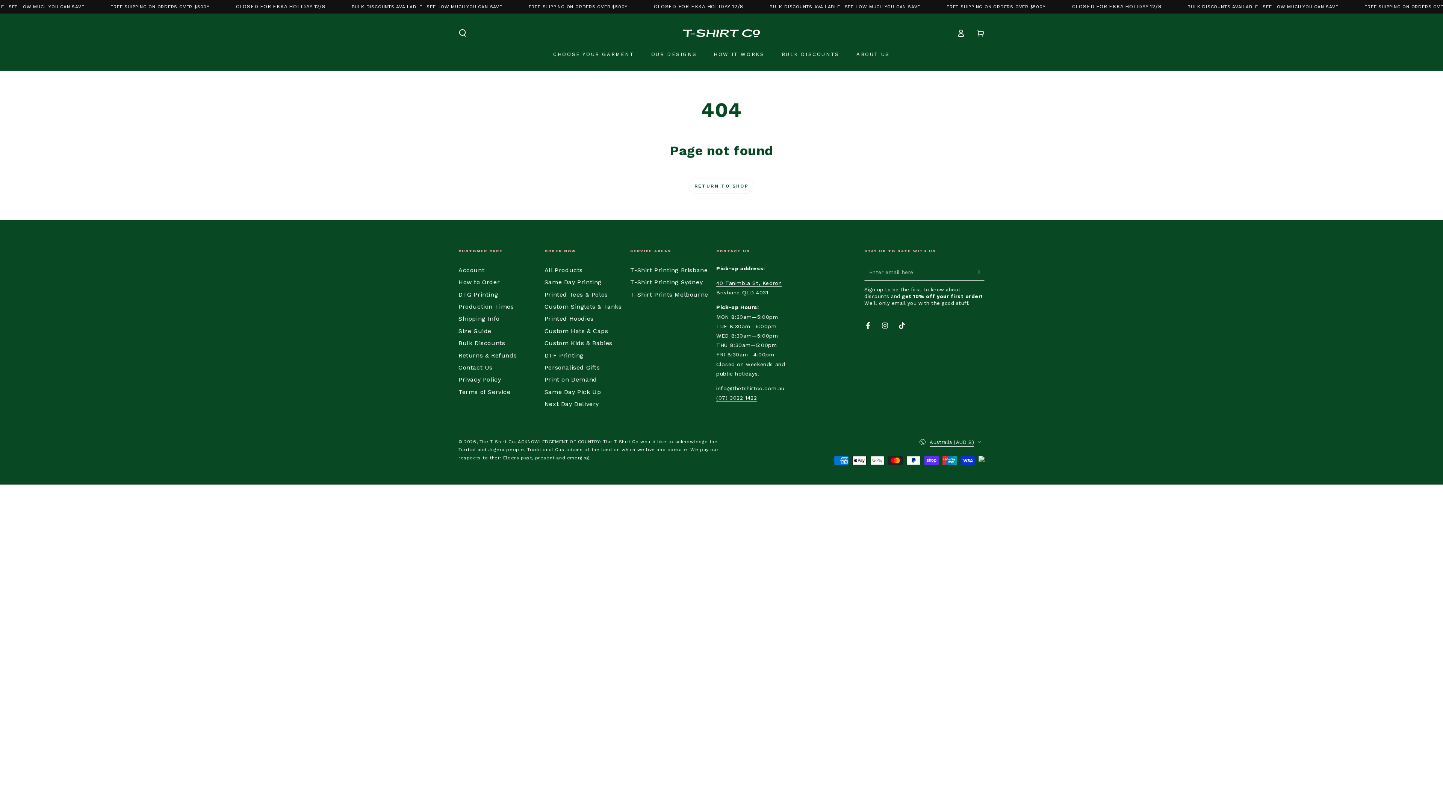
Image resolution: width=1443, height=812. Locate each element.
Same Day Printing (573, 282)
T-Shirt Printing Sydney (666, 282)
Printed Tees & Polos (576, 294)
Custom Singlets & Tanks (583, 306)
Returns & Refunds (487, 355)
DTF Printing (564, 355)
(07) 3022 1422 (736, 398)
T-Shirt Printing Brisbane (669, 270)
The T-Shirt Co (497, 441)
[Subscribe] (980, 272)
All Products (564, 270)
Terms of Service (484, 391)
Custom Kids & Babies (579, 343)
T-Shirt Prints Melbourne (669, 294)
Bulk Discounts (481, 343)
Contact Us (475, 367)
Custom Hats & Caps (576, 331)
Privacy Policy (479, 379)
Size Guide (475, 331)
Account (471, 270)
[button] (462, 33)
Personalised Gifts (572, 367)
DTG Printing (478, 294)
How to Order (479, 282)
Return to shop (721, 186)
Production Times (486, 306)
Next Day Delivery (572, 404)
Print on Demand (571, 379)
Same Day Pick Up (573, 391)
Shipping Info (479, 318)
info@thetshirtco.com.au (750, 388)
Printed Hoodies (569, 318)
